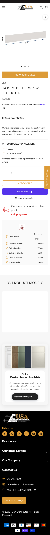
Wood (40, 257)
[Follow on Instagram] (19, 433)
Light (40, 253)
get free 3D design (14, 500)
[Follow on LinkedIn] (40, 433)
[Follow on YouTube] (33, 433)
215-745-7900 (14, 478)
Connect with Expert (25, 396)
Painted (41, 243)
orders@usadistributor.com (20, 484)
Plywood (41, 262)
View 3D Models (25, 74)
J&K (4, 83)
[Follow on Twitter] (12, 433)
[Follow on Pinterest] (26, 433)
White (40, 248)
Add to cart (25, 183)
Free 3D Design (47, 177)
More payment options (25, 198)
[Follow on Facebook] (4, 433)
